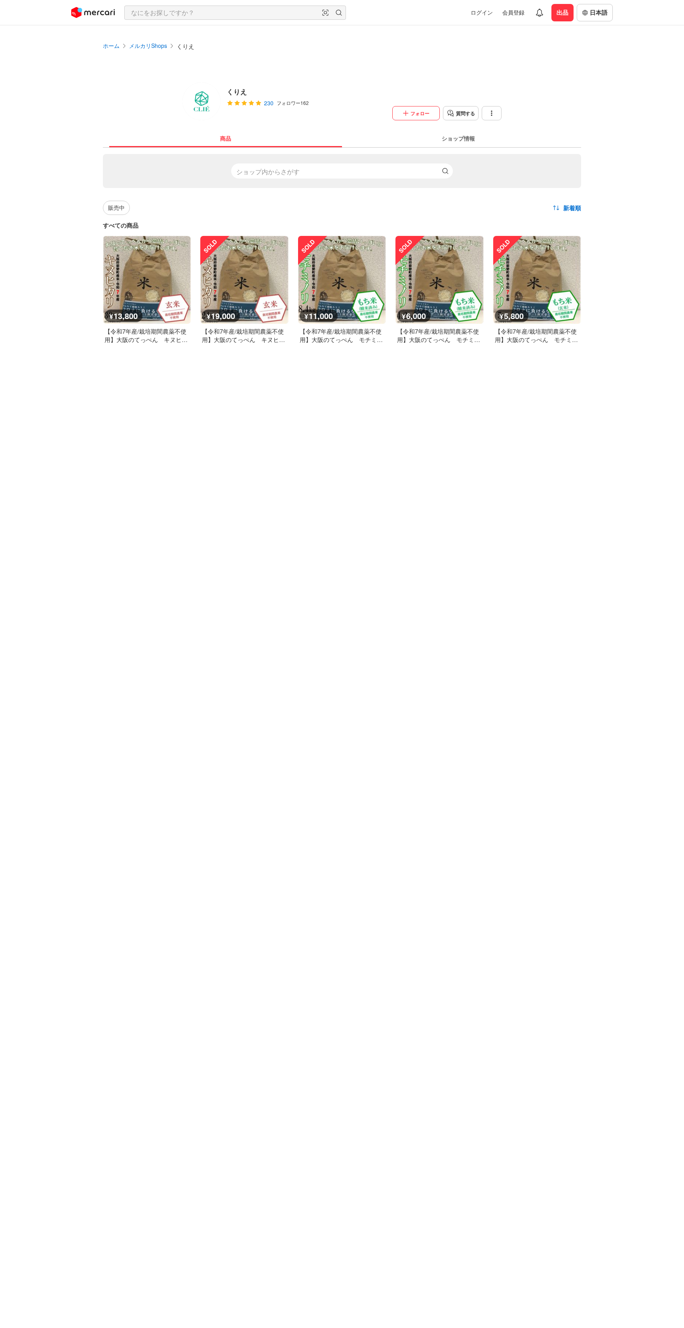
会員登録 (513, 12)
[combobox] (235, 13)
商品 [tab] (225, 138)
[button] (325, 12)
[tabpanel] (342, 246)
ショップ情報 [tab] (458, 138)
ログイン (482, 12)
